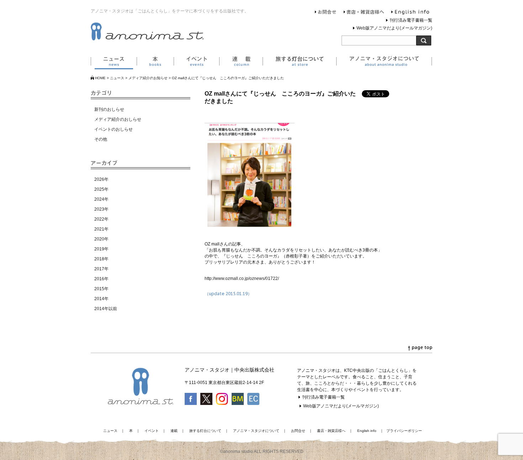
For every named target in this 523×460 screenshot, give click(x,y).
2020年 (101, 239)
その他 (100, 139)
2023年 (101, 209)
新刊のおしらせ (109, 109)
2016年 (101, 278)
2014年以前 (105, 308)
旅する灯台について (299, 62)
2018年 (101, 258)
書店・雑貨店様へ (364, 12)
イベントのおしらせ (113, 129)
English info (410, 12)
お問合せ (326, 12)
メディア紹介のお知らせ (148, 78)
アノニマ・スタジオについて (384, 62)
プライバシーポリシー (404, 431)
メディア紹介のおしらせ (117, 119)
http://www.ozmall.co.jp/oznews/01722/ (242, 278)
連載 (241, 62)
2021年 (101, 229)
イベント (196, 62)
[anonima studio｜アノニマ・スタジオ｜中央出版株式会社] (147, 39)
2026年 (101, 179)
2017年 (101, 268)
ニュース (114, 62)
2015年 (101, 288)
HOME (100, 78)
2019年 (101, 249)
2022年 (101, 219)
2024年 (101, 199)
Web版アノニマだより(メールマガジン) (394, 28)
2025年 (101, 189)
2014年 (101, 298)
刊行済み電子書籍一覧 (411, 20)
